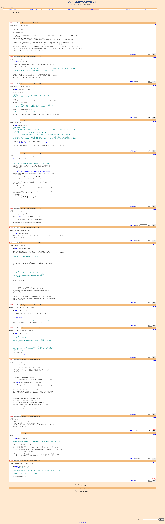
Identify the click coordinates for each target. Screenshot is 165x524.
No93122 (16, 61)
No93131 (16, 233)
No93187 (16, 438)
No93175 (17, 367)
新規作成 (51, 9)
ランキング (109, 9)
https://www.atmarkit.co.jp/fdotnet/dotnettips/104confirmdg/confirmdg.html (31, 142)
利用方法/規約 (70, 9)
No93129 (15, 158)
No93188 (16, 466)
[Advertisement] (82, 18)
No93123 (16, 89)
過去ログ (147, 9)
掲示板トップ (12, 9)
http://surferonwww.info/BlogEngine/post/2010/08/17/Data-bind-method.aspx (31, 171)
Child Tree (82, 522)
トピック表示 (89, 9)
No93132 (20, 216)
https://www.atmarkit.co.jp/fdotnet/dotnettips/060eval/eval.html (28, 354)
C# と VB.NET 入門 (32, 9)
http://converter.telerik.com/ (19, 317)
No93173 (16, 310)
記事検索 (128, 9)
